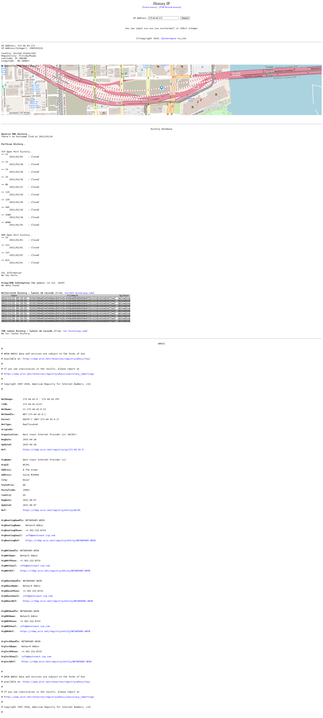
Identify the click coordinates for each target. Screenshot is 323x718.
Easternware (169, 38)
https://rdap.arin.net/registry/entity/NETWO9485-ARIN (61, 540)
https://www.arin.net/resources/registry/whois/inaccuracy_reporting (48, 374)
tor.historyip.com (74, 331)
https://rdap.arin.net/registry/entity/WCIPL (52, 510)
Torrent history (149, 7)
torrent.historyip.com (79, 293)
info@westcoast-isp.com (40, 535)
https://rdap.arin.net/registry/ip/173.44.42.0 (53, 449)
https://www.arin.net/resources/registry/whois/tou (56, 358)
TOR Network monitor (170, 7)
